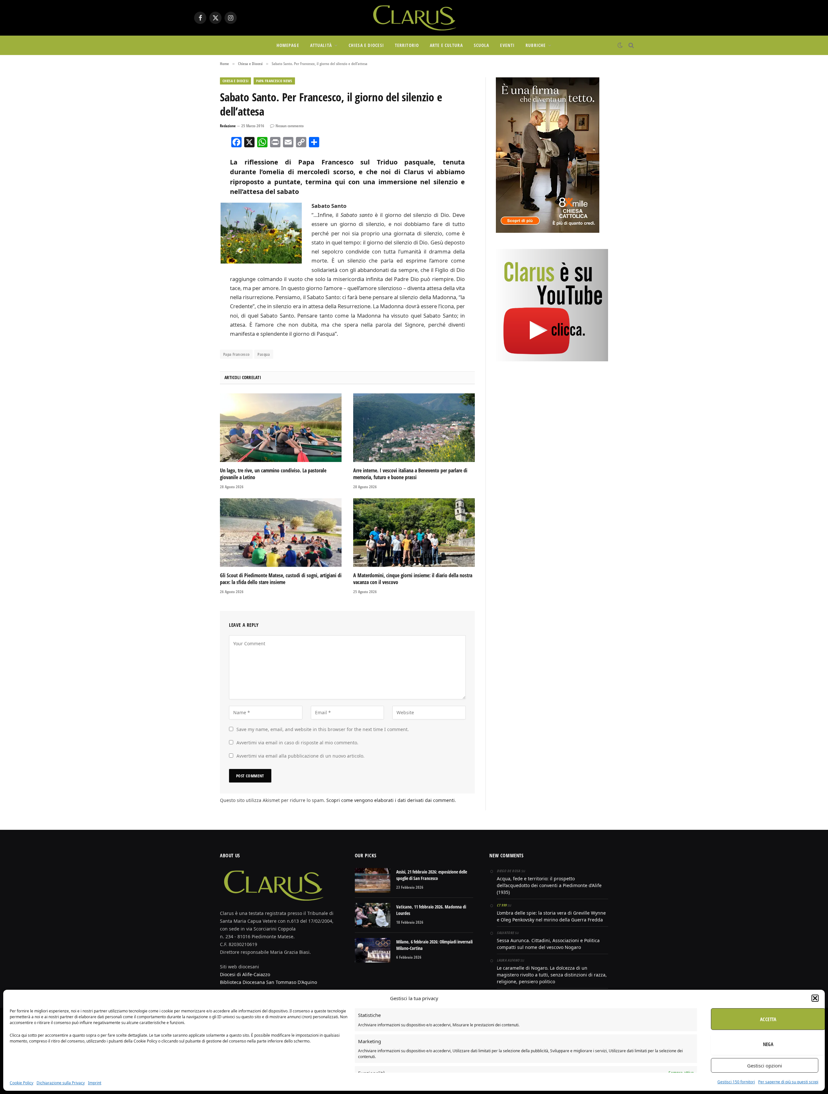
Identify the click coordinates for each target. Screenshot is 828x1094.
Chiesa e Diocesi (366, 45)
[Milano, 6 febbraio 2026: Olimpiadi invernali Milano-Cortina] (372, 950)
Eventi (507, 45)
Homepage (288, 45)
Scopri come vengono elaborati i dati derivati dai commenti (390, 800)
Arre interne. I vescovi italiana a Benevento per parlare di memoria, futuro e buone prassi (410, 474)
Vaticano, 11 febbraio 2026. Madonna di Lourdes (431, 910)
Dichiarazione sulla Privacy (61, 1083)
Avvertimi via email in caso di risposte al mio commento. (297, 742)
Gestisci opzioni (764, 1065)
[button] (815, 998)
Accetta (768, 1019)
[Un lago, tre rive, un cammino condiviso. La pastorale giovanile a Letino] (281, 427)
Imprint (94, 1083)
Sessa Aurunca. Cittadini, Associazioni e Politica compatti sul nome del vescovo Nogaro (548, 943)
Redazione (228, 126)
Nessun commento (290, 126)
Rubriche (536, 45)
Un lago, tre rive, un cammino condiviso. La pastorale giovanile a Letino (273, 474)
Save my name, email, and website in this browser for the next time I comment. (322, 729)
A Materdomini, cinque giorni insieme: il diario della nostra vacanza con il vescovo (412, 579)
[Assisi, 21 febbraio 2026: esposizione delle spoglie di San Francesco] (372, 880)
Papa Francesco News (274, 80)
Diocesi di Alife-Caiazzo (245, 974)
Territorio (407, 45)
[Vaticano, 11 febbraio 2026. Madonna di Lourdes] (372, 915)
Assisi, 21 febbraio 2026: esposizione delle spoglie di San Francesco (431, 875)
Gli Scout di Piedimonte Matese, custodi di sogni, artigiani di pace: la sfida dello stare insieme (281, 579)
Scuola (481, 45)
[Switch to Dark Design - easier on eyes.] (620, 45)
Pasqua (263, 354)
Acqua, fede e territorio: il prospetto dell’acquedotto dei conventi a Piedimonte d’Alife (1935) (549, 885)
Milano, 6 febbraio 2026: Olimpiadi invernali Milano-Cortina (434, 945)
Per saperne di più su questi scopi (788, 1082)
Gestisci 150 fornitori (736, 1082)
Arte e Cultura (446, 45)
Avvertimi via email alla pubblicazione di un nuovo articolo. (300, 756)
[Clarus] (414, 18)
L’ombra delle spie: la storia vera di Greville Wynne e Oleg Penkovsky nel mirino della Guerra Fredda (551, 916)
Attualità (321, 45)
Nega (768, 1044)
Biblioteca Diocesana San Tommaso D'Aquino (268, 982)
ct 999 (502, 905)
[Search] (630, 45)
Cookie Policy (21, 1083)
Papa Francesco (236, 354)
